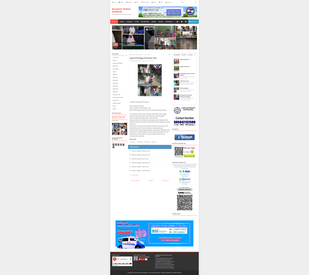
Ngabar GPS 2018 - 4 (185, 66)
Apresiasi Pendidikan (118, 63)
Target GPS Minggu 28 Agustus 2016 (140, 159)
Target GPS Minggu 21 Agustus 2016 (140, 166)
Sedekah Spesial (116, 103)
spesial (114, 109)
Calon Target (116, 69)
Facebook (140, 142)
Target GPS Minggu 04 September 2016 (141, 162)
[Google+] (182, 21)
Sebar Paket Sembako (118, 97)
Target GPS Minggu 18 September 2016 (141, 151)
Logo (161, 2)
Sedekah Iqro (116, 100)
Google (133, 142)
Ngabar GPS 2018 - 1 (185, 59)
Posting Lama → (166, 180)
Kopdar (114, 71)
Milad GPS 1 (115, 77)
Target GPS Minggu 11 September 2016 (141, 170)
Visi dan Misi (145, 2)
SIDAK (114, 106)
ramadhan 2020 (116, 94)
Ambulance (169, 2)
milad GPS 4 (115, 83)
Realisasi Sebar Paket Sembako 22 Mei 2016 (119, 117)
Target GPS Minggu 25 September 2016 (141, 155)
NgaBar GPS (115, 89)
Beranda (151, 180)
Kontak (121, 2)
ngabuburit (115, 91)
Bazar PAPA (115, 66)
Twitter (148, 142)
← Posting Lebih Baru (135, 180)
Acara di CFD (116, 57)
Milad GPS (115, 74)
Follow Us (194, 22)
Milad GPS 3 (115, 80)
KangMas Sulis (169, 272)
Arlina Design (157, 272)
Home (114, 2)
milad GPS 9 (115, 86)
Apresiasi (115, 60)
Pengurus (129, 2)
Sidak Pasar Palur (184, 81)
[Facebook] (178, 21)
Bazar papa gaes (184, 88)
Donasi (154, 2)
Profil (137, 2)
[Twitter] (186, 21)
